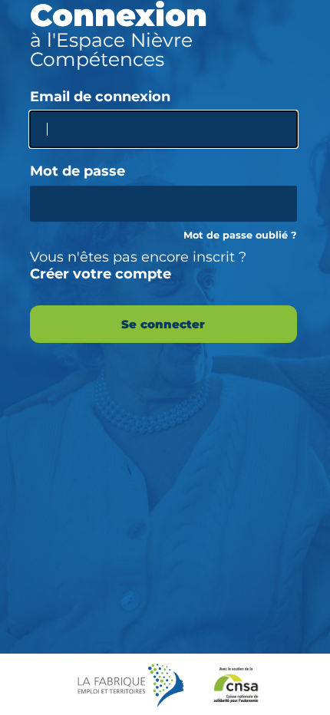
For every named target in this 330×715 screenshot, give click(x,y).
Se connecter (163, 324)
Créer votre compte (100, 273)
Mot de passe (77, 171)
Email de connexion (100, 96)
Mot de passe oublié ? (240, 235)
